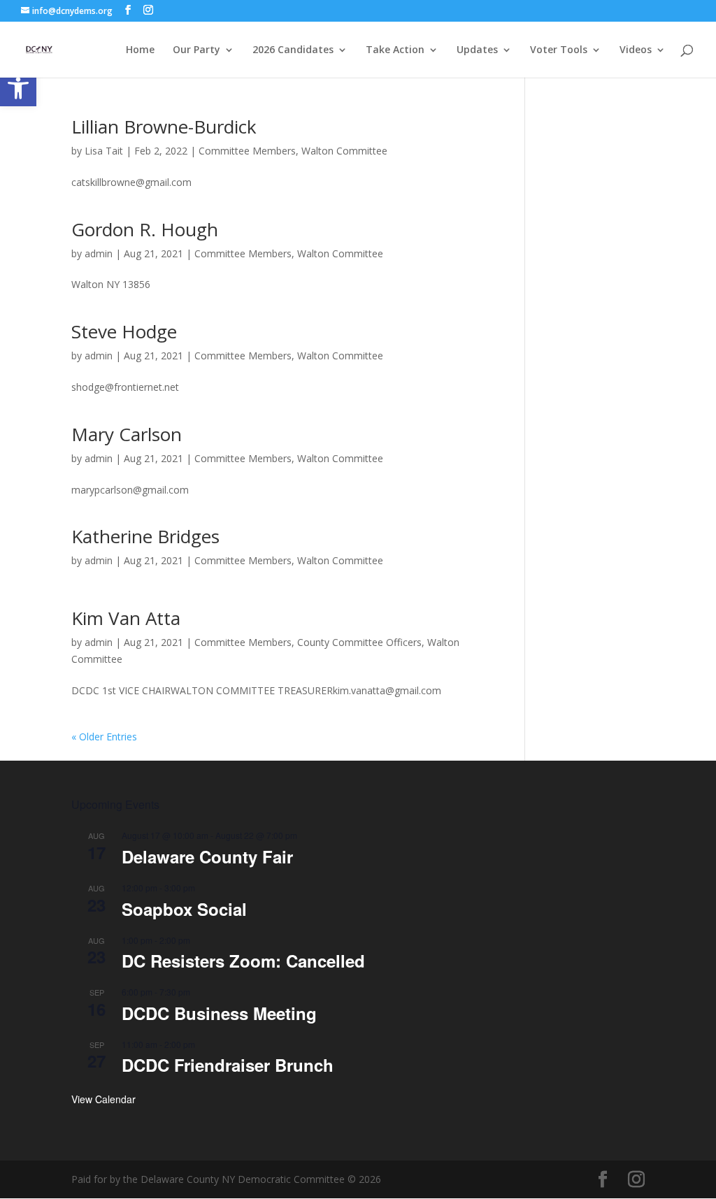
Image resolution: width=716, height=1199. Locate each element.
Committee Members (247, 150)
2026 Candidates (293, 50)
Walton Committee (344, 150)
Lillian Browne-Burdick (164, 126)
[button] (18, 88)
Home (140, 50)
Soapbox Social (184, 909)
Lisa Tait (104, 150)
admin (99, 253)
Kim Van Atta (125, 618)
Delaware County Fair (207, 856)
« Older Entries (104, 736)
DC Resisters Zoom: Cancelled (243, 960)
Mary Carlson (126, 434)
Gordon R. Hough (144, 229)
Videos (636, 50)
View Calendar (103, 1099)
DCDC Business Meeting (219, 1013)
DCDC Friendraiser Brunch (228, 1065)
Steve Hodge (124, 331)
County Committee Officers (359, 642)
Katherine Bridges (145, 536)
